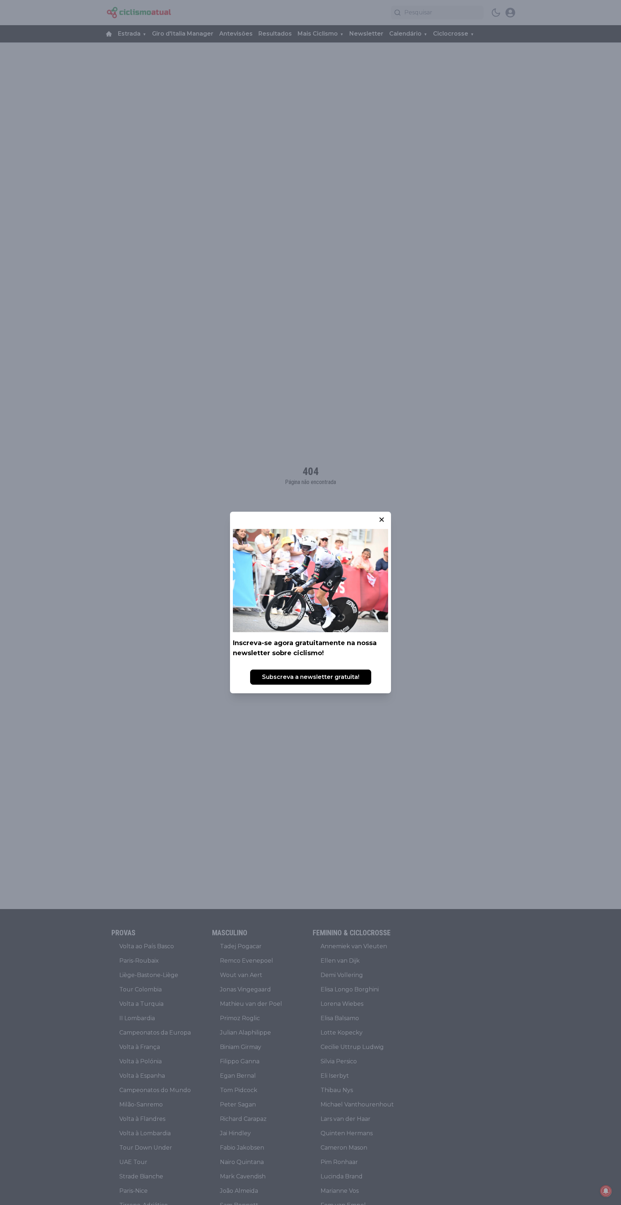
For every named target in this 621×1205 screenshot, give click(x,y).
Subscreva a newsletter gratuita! (310, 677)
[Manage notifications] (606, 1191)
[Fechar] (381, 519)
